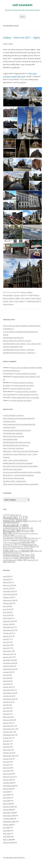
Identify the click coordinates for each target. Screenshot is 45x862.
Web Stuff (9, 562)
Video (22, 559)
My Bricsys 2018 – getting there (14, 481)
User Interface (23, 557)
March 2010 (7, 774)
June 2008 (6, 830)
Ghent (27, 298)
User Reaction (9, 560)
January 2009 (7, 809)
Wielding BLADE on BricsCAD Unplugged (17, 463)
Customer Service (15, 537)
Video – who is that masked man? (15, 460)
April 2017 (6, 648)
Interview (27, 542)
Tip (29, 555)
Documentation (34, 538)
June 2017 (6, 642)
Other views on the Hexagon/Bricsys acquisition (20, 484)
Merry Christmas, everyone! (13, 448)
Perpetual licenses (24, 548)
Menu (22, 16)
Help (34, 540)
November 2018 (9, 594)
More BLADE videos (10, 439)
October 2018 (8, 597)
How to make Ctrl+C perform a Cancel (17, 340)
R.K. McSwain (8, 373)
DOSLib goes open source (12, 469)
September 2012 (9, 699)
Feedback (16, 540)
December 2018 (8, 591)
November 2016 (9, 663)
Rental (28, 550)
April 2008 (6, 836)
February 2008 (8, 842)
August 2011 (7, 738)
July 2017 (6, 639)
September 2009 (9, 786)
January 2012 (7, 723)
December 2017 (8, 627)
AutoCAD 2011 (34, 521)
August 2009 (7, 788)
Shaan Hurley (8, 553)
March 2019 (7, 582)
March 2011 (7, 750)
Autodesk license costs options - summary (18, 349)
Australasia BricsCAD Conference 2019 (17, 430)
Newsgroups (17, 546)
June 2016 (6, 678)
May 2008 (6, 833)
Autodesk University (12, 528)
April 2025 (6, 576)
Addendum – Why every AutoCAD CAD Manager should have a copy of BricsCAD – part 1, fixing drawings (20, 454)
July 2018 (6, 606)
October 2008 (8, 818)
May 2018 (6, 612)
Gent (23, 298)
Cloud (8, 535)
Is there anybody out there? (26, 373)
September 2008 (9, 821)
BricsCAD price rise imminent (13, 478)
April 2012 (6, 714)
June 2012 (6, 708)
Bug (7, 533)
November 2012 (9, 693)
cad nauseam (22, 5)
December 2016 (8, 660)
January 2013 (7, 687)
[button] (16, 97)
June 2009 (6, 794)
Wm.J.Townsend (9, 394)
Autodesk (15, 525)
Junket (38, 298)
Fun (26, 539)
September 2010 (9, 756)
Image (33, 298)
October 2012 (8, 696)
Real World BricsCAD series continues (16, 442)
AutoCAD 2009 (15, 520)
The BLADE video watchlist (12, 433)
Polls (8, 550)
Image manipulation (11, 542)
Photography (8, 295)
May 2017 (6, 645)
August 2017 (7, 636)
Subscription (14, 555)
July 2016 (6, 675)
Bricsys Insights (8, 298)
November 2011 (9, 729)
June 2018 (6, 609)
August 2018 (7, 603)
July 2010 (6, 762)
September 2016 (9, 669)
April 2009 (6, 800)
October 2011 (8, 732)
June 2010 (6, 765)
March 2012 (7, 717)
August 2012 (7, 702)
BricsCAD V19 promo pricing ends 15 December (20, 466)
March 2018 (7, 618)
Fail (6, 540)
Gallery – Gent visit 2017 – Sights (21, 37)
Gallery (29, 292)
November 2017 (9, 630)
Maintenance (29, 544)
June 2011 (6, 741)
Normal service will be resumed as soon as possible (22, 472)
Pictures (17, 295)
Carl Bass (33, 533)
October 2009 (8, 783)
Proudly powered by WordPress (14, 857)
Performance (9, 548)
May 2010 (6, 768)
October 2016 (8, 666)
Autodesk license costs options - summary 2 (19, 352)
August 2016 (7, 672)
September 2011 (9, 735)
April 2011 (6, 747)
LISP (17, 544)
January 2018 (7, 624)
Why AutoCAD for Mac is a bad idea (26, 397)
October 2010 (8, 753)
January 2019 (7, 588)
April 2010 (6, 771)
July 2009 (6, 791)
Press (16, 301)
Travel (22, 295)
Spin (18, 553)
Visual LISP (32, 560)
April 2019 (6, 579)
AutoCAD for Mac (11, 523)
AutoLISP (27, 528)
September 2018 (9, 600)
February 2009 (8, 806)
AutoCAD (15, 517)
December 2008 (8, 812)
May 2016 (6, 681)
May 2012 (6, 711)
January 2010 (7, 780)
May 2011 (6, 744)
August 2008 (7, 824)
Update (8, 558)
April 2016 (6, 684)
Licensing (8, 544)
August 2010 (7, 759)
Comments (20, 536)
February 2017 (8, 654)
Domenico (7, 385)
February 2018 (8, 621)
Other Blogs (31, 546)
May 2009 (6, 797)
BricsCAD (12, 530)
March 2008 (7, 839)
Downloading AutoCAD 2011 (13, 338)
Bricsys (23, 292)
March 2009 (7, 803)
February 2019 (8, 585)
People (5, 301)
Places (11, 301)
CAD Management (21, 533)
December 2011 (8, 726)
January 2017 (7, 657)
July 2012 (6, 705)
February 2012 (8, 720)
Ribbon (38, 551)
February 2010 (8, 777)
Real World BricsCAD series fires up (16, 445)
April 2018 (6, 615)
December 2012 (8, 690)
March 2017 (7, 651)
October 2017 (8, 633)
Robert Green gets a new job (13, 436)
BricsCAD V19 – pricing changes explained (18, 475)
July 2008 (6, 827)
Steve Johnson (8, 304)
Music (6, 546)
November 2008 (9, 815)
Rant (17, 551)
